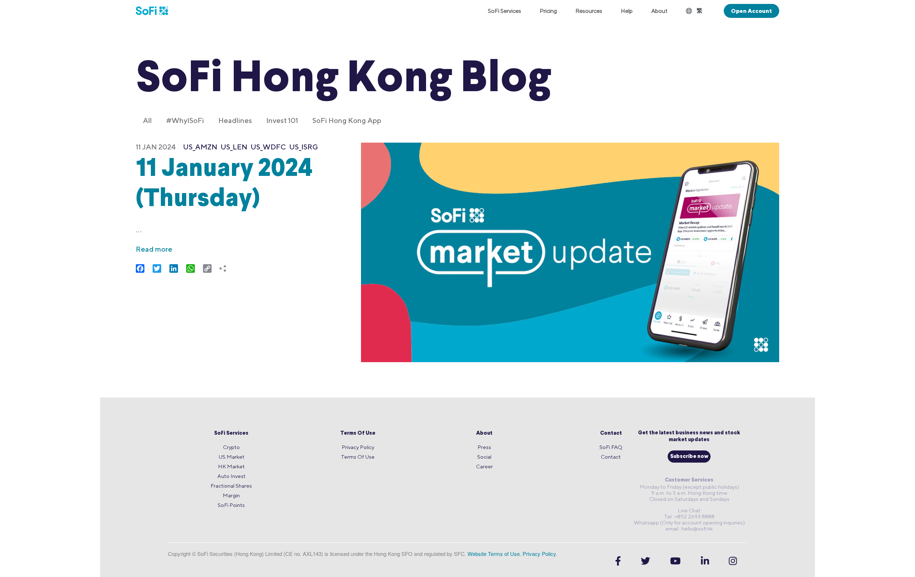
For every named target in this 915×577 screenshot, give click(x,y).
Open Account (751, 11)
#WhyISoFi (185, 120)
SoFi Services (231, 433)
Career (484, 466)
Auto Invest (231, 476)
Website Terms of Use (494, 553)
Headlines (235, 120)
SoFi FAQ (610, 447)
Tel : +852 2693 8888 (689, 516)
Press (484, 447)
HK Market (231, 466)
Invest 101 (282, 120)
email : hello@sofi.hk (689, 529)
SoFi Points (231, 505)
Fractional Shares (231, 486)
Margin (231, 495)
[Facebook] (618, 560)
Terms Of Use (357, 433)
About (484, 433)
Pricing (548, 11)
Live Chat (689, 510)
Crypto (231, 447)
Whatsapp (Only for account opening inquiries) (689, 522)
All (147, 120)
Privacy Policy (358, 447)
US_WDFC (268, 147)
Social (484, 457)
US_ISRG (303, 147)
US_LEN (234, 147)
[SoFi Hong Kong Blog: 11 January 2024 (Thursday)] (570, 253)
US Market (231, 457)
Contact (611, 433)
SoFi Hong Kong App (346, 120)
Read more (154, 249)
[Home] (156, 10)
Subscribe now (689, 456)
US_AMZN (200, 147)
